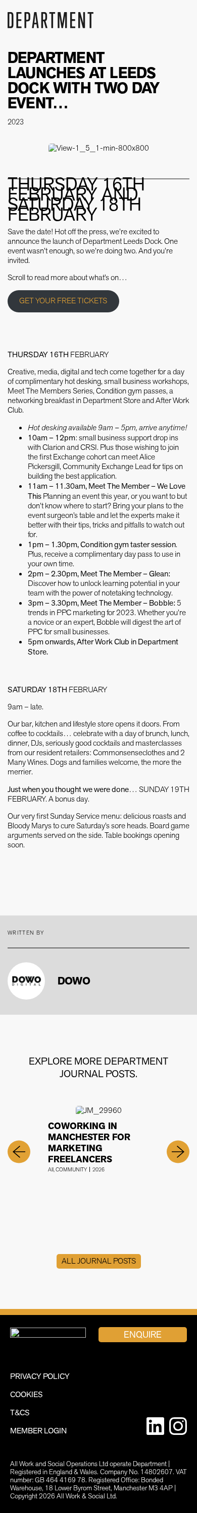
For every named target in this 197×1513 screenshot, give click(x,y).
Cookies (26, 1394)
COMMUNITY (71, 1169)
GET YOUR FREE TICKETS (63, 300)
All (51, 1169)
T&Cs (20, 1412)
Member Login (38, 1430)
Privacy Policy (40, 1376)
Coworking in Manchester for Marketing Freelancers (89, 1142)
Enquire (143, 1334)
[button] (19, 1152)
